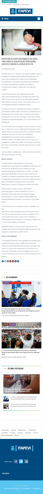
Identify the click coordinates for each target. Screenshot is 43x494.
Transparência (16, 4)
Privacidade (26, 488)
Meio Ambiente (7, 435)
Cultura (12, 324)
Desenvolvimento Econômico (20, 283)
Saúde (7, 376)
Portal (3, 4)
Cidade (5, 324)
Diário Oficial (25, 4)
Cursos (6, 283)
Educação (5, 430)
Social (35, 433)
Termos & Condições (11, 488)
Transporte (32, 430)
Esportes (5, 433)
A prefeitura (36, 488)
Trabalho (28, 433)
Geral (17, 435)
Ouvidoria (8, 4)
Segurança (22, 430)
